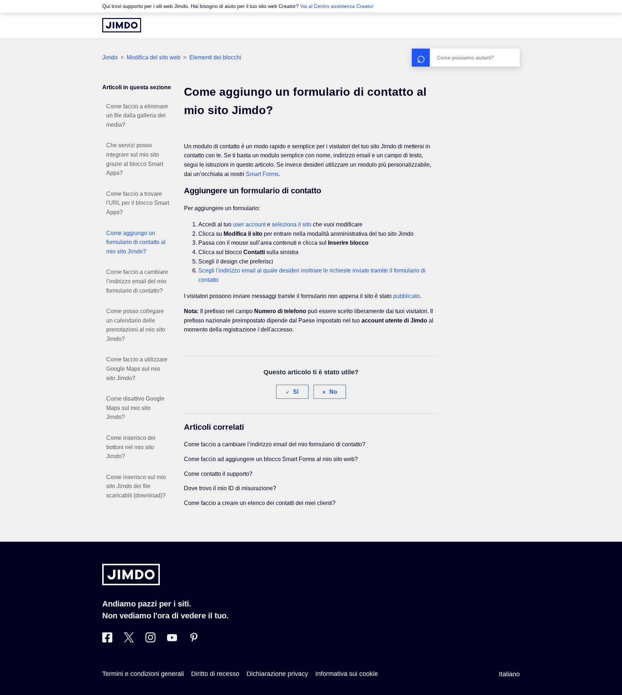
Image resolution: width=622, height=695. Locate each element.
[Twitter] (129, 640)
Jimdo (110, 57)
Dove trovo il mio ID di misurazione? (230, 488)
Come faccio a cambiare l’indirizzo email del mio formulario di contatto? (137, 281)
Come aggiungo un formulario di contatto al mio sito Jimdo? (136, 242)
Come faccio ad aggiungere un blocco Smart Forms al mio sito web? (271, 459)
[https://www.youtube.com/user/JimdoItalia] (172, 640)
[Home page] (121, 25)
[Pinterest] (194, 640)
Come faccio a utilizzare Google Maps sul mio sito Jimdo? (136, 368)
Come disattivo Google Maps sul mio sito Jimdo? (135, 408)
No (333, 392)
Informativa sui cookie (346, 673)
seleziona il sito (291, 224)
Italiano (509, 674)
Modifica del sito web (153, 57)
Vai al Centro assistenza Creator (337, 6)
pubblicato (406, 296)
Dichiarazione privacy (277, 673)
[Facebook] (107, 640)
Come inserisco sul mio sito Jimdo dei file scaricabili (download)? (136, 486)
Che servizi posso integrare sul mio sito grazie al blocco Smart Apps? (134, 159)
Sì (295, 392)
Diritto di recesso (215, 673)
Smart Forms (262, 174)
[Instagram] (150, 640)
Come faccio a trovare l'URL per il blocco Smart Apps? (137, 203)
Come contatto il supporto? (218, 474)
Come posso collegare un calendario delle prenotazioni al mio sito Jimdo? (135, 325)
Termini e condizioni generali (143, 673)
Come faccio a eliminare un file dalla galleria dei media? (137, 115)
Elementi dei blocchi (215, 57)
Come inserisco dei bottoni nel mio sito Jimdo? (131, 447)
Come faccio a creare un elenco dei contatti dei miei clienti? (259, 503)
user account (249, 224)
